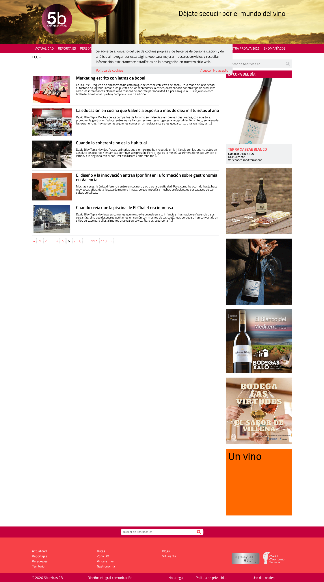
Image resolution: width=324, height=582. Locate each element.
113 (104, 241)
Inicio (35, 57)
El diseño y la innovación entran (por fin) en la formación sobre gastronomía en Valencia (146, 177)
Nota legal (176, 577)
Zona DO (103, 556)
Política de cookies (109, 70)
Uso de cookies (263, 577)
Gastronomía (106, 566)
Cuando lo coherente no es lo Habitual (111, 142)
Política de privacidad (211, 577)
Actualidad (44, 48)
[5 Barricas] (57, 20)
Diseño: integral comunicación (110, 577)
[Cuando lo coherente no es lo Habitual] (52, 154)
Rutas (101, 551)
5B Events (169, 556)
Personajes (89, 48)
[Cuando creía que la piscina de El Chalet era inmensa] (52, 219)
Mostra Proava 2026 (242, 48)
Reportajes (67, 48)
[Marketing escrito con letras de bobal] (52, 89)
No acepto (220, 70)
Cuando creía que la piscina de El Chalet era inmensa (124, 207)
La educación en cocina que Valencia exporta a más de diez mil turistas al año (147, 110)
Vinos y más (105, 561)
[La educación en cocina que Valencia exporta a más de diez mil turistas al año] (52, 122)
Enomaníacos (274, 48)
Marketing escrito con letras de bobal (110, 77)
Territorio (38, 566)
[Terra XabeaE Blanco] (259, 111)
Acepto (205, 70)
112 (94, 241)
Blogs (166, 551)
